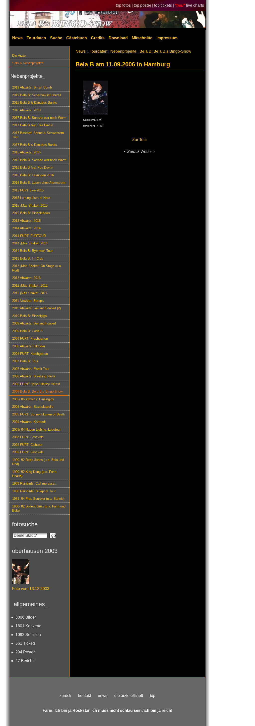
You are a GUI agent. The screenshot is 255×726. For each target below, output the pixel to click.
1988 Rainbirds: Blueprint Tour (34, 491)
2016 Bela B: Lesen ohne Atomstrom (38, 182)
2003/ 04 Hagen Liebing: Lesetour (36, 429)
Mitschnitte (142, 38)
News (17, 38)
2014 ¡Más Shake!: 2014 (30, 243)
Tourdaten (36, 38)
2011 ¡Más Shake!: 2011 (29, 293)
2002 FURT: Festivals (28, 452)
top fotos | (125, 5)
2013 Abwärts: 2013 (26, 278)
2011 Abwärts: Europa (28, 301)
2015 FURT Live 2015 (28, 190)
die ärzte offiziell (128, 695)
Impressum (167, 38)
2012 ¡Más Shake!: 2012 (30, 285)
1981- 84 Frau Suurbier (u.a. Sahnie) (38, 498)
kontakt (84, 695)
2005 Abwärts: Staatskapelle (32, 406)
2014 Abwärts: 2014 (26, 228)
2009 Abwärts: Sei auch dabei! (34, 323)
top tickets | (164, 5)
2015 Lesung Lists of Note (31, 198)
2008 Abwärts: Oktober (28, 346)
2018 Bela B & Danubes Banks (34, 102)
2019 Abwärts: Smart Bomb (32, 87)
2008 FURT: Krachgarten (30, 354)
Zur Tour (139, 139)
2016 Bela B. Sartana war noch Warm (39, 160)
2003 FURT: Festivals (28, 437)
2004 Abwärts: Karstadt (29, 422)
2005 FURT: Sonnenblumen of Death (38, 414)
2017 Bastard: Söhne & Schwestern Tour (38, 135)
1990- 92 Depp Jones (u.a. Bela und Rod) (38, 462)
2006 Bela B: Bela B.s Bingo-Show (37, 391)
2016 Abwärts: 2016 (26, 152)
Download (118, 38)
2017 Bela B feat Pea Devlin (32, 125)
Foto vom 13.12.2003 (30, 589)
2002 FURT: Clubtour (27, 445)
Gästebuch (76, 38)
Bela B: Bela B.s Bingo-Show (165, 51)
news (102, 695)
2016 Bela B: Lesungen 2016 (33, 175)
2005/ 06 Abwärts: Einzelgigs (33, 399)
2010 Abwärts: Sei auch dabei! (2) (36, 308)
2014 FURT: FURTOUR (29, 236)
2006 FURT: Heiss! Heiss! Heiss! (36, 384)
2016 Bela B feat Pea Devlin (32, 167)
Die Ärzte (19, 55)
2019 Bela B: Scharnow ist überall (36, 95)
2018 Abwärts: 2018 (26, 110)
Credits (98, 38)
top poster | (144, 5)
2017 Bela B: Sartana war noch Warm (39, 118)
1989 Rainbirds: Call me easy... (34, 483)
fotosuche (25, 524)
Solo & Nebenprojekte (28, 63)
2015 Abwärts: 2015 (26, 221)
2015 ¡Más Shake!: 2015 (30, 205)
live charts (195, 5)
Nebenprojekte (123, 51)
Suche (56, 38)
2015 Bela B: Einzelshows (31, 213)
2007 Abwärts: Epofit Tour (30, 369)
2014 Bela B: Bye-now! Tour (32, 251)
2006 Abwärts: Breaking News (33, 376)
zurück (65, 695)
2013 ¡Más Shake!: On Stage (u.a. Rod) (37, 268)
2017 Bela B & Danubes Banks (34, 145)
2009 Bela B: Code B (27, 331)
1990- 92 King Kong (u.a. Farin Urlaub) (34, 474)
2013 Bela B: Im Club (27, 258)
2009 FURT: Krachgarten (30, 338)
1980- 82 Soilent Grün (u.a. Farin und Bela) (38, 508)
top (152, 695)
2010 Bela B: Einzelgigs (29, 316)
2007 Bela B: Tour (25, 361)
